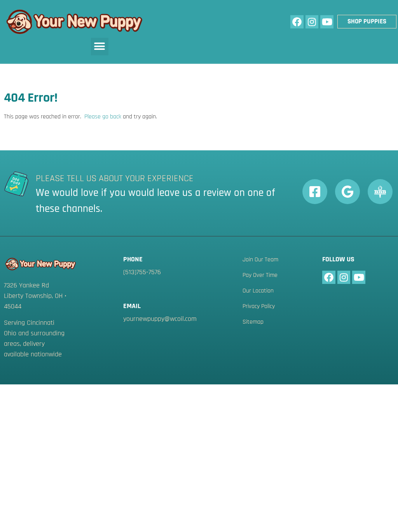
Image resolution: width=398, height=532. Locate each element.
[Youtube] (326, 21)
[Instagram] (312, 21)
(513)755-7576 (142, 272)
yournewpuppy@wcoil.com (160, 318)
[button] (99, 46)
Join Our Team (260, 260)
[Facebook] (297, 21)
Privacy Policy (259, 306)
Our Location (258, 291)
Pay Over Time (260, 275)
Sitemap (253, 322)
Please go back (102, 117)
